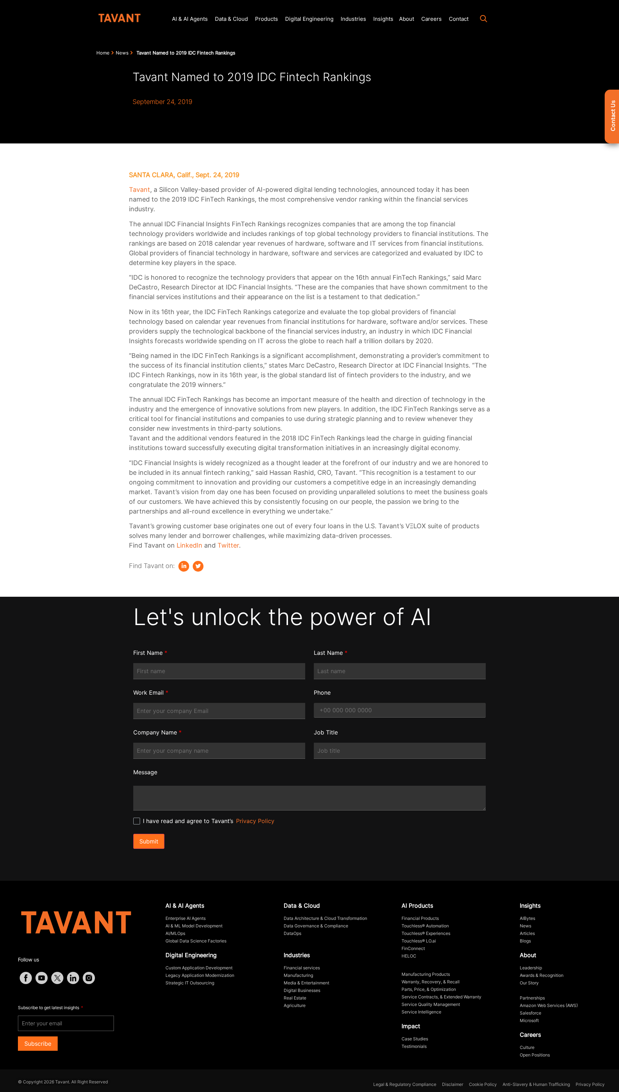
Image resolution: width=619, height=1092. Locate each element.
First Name (150, 653)
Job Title (326, 732)
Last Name (330, 653)
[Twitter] (198, 566)
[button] (480, 20)
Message (145, 772)
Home (103, 53)
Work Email (150, 692)
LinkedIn (189, 545)
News (122, 53)
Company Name (157, 732)
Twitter (228, 545)
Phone (322, 692)
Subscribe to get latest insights (49, 1007)
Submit (148, 841)
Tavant (139, 189)
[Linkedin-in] (183, 566)
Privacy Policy (255, 821)
